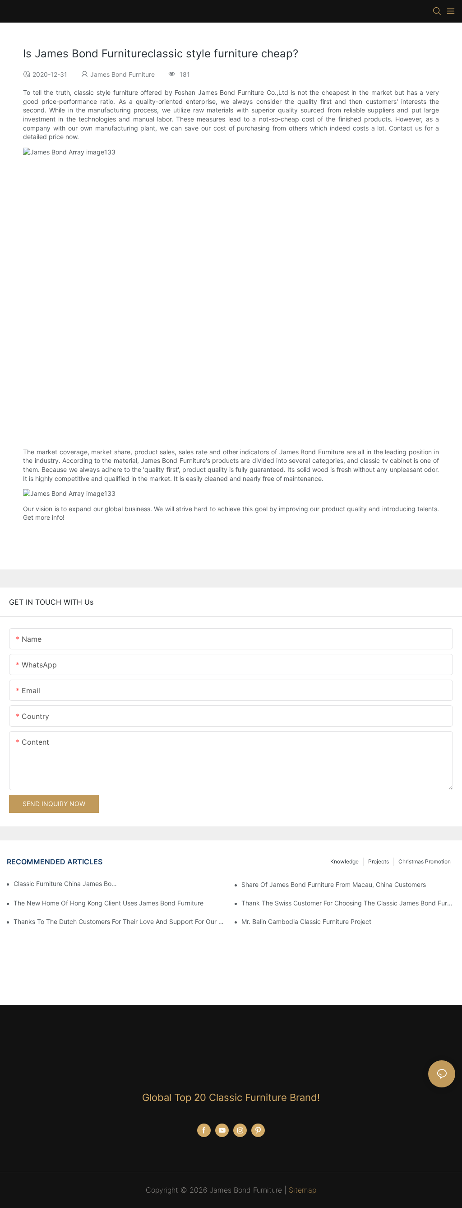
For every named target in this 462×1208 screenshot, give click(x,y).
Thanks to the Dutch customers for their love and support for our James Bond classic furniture (120, 921)
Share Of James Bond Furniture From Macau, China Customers (333, 884)
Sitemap (302, 1189)
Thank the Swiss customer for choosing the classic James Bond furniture (348, 903)
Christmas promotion (424, 861)
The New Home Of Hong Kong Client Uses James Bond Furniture (108, 903)
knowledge (344, 861)
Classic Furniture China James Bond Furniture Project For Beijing (65, 883)
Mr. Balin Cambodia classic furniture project (306, 921)
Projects (378, 861)
